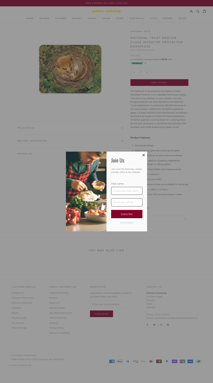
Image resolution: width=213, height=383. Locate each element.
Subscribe (127, 214)
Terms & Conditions (126, 223)
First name (117, 183)
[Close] (143, 155)
